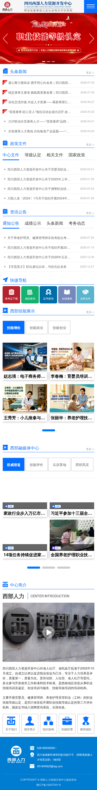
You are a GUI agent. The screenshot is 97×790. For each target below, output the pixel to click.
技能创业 (59, 327)
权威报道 (13, 464)
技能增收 (13, 327)
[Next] (91, 38)
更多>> (90, 72)
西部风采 (82, 464)
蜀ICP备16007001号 (48, 785)
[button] (48, 430)
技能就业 (36, 327)
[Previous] (5, 38)
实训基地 (59, 464)
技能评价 (36, 464)
